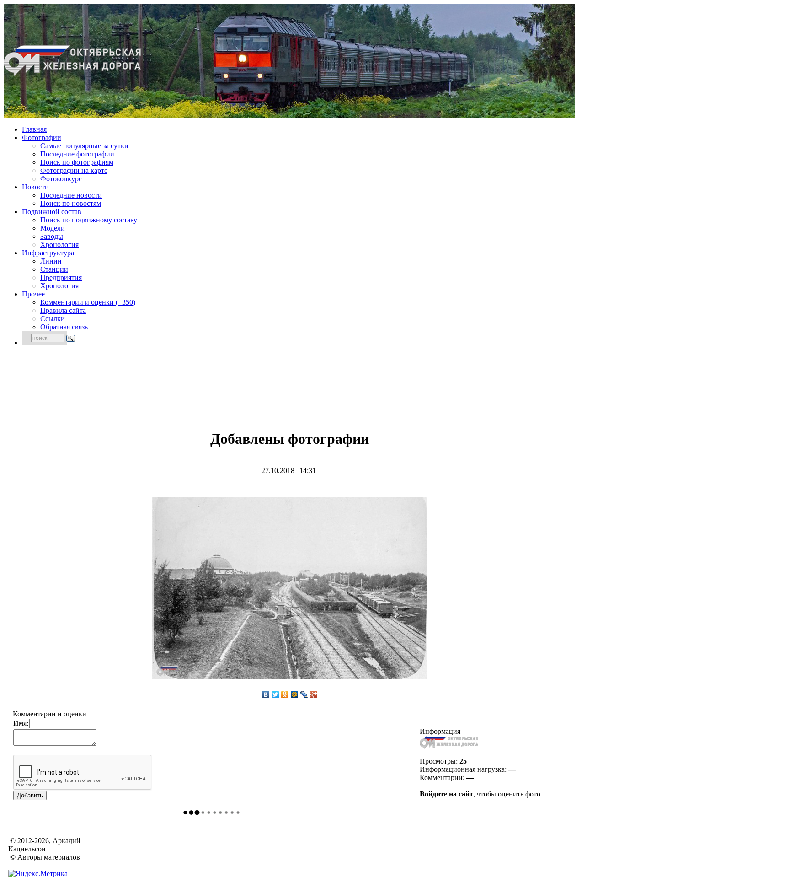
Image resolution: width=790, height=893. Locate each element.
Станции (54, 269)
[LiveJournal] (304, 694)
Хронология (59, 244)
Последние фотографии (77, 154)
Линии (51, 261)
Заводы (51, 236)
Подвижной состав (51, 211)
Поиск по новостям (70, 203)
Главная (34, 129)
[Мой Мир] (294, 694)
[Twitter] (275, 694)
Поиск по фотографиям (76, 162)
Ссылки (52, 319)
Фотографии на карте (73, 170)
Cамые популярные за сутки (84, 146)
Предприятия (61, 277)
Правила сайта (63, 310)
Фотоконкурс (61, 179)
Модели (52, 228)
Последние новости (71, 195)
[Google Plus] (314, 694)
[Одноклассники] (285, 694)
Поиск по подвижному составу (88, 220)
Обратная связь (64, 327)
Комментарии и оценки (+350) (87, 302)
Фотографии (41, 137)
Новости (35, 187)
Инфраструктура (48, 253)
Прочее (33, 294)
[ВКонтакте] (266, 694)
